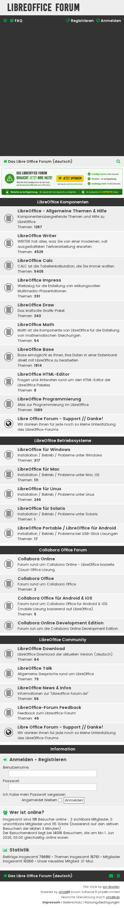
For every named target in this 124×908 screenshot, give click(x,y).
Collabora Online (36, 559)
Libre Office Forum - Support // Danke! (60, 419)
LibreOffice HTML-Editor (43, 374)
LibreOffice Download (41, 648)
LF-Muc (87, 861)
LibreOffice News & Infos (44, 688)
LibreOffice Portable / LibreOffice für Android (67, 528)
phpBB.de (113, 897)
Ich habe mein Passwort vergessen (34, 794)
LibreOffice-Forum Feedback (49, 707)
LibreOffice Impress (39, 280)
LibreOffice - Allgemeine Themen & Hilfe (62, 211)
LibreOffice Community (62, 640)
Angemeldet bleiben (40, 799)
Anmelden (21, 760)
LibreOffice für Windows (44, 449)
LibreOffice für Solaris (41, 508)
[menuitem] (16, 21)
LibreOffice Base (36, 349)
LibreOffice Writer (37, 236)
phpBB (63, 892)
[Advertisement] (62, 90)
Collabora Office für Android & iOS (55, 598)
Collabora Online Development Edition (61, 623)
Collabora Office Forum (63, 550)
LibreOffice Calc (35, 260)
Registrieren (52, 760)
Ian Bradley (111, 887)
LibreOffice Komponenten (63, 202)
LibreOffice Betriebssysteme (62, 440)
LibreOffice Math (36, 324)
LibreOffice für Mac (38, 469)
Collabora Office (36, 578)
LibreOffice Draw (36, 305)
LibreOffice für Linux (39, 489)
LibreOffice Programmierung (49, 399)
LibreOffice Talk (35, 668)
